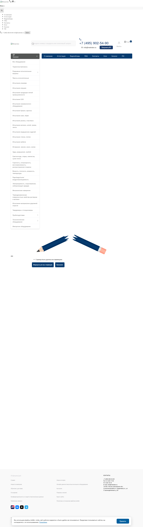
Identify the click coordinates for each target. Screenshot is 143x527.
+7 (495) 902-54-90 (8, 33)
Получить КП (106, 47)
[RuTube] (12, 507)
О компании (8, 15)
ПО (5, 29)
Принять (123, 521)
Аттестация (7, 17)
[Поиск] (32, 43)
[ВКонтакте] (17, 507)
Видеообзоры (8, 19)
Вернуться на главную (42, 265)
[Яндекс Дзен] (22, 507)
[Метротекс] (20, 44)
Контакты (7, 23)
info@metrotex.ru (19, 33)
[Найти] (2, 10)
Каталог (6, 27)
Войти (27, 33)
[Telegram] (26, 507)
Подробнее (43, 522)
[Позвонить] (10, 2)
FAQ (5, 21)
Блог (5, 25)
